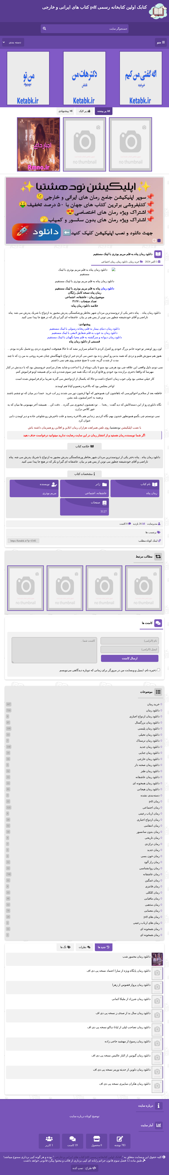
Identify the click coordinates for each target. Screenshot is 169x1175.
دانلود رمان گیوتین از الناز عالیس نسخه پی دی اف (121, 1055)
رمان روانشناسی (149, 868)
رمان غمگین (152, 880)
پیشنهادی (64, 111)
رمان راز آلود (152, 862)
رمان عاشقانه (151, 874)
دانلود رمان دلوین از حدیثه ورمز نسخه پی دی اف (122, 1069)
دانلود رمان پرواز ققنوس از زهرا (131, 984)
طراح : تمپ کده (82, 1168)
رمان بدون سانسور (148, 831)
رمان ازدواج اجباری (148, 819)
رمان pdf (154, 801)
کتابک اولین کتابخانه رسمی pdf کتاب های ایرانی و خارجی (88, 1157)
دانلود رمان (122, 261)
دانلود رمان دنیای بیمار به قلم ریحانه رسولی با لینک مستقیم (85, 328)
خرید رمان (134, 261)
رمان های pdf (152, 916)
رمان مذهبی (152, 904)
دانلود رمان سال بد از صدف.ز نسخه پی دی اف (123, 1013)
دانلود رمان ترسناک (148, 740)
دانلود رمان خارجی (148, 759)
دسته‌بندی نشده (150, 795)
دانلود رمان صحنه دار (147, 765)
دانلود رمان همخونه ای (146, 783)
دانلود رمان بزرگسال (147, 722)
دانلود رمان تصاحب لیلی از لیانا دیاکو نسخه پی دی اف (119, 1027)
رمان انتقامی (152, 825)
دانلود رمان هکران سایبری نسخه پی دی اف (125, 1083)
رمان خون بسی (150, 856)
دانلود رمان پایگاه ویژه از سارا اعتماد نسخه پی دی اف (119, 970)
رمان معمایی (152, 910)
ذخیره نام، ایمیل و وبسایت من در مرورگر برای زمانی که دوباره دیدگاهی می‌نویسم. (107, 670)
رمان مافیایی (152, 898)
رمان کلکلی (153, 892)
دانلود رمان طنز (150, 771)
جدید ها (102, 947)
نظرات (82, 947)
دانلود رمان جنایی (149, 752)
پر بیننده (101, 111)
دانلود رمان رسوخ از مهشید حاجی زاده (128, 1041)
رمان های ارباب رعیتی (146, 922)
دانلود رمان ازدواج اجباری (144, 716)
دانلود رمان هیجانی (148, 789)
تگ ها (63, 947)
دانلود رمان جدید (150, 746)
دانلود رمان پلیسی (149, 728)
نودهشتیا (115, 427)
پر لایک (82, 111)
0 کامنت (123, 523)
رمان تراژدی (152, 844)
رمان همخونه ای (150, 929)
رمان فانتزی (152, 886)
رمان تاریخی (152, 837)
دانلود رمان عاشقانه (148, 777)
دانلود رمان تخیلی (149, 734)
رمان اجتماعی (108, 261)
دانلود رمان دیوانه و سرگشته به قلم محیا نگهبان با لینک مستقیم (84, 337)
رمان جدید (153, 850)
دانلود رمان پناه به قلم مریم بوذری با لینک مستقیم (122, 254)
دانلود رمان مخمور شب (137, 956)
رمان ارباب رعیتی (149, 813)
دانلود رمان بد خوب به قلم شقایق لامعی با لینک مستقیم (85, 332)
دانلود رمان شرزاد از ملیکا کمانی (131, 999)
